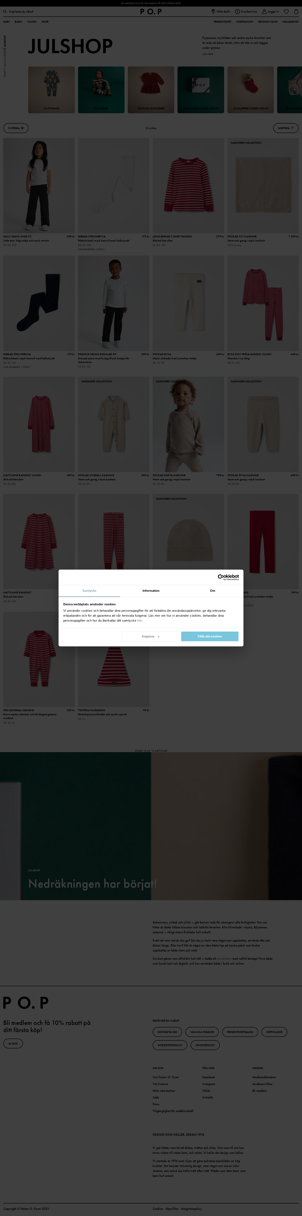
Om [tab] (212, 590)
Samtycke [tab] (89, 590)
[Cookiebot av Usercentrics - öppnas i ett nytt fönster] (221, 577)
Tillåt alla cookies (209, 636)
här (139, 620)
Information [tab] (151, 590)
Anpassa (148, 636)
